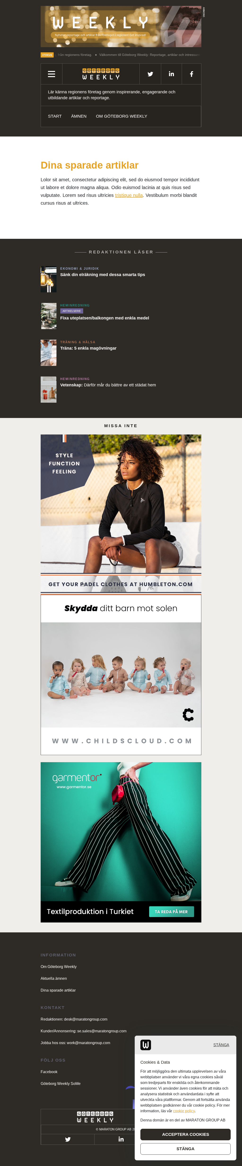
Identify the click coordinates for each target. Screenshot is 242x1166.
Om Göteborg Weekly (121, 116)
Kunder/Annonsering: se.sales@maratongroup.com (83, 1031)
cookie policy (184, 1111)
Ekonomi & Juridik (79, 268)
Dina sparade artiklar (58, 990)
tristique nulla (129, 195)
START (55, 116)
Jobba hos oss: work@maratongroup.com (75, 1043)
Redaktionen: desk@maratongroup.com (74, 1019)
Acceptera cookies (185, 1134)
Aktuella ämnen (54, 978)
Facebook (49, 1072)
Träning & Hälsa (77, 342)
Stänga (221, 1045)
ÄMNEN (78, 116)
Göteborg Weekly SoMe (61, 1084)
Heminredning (75, 305)
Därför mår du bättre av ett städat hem (108, 385)
